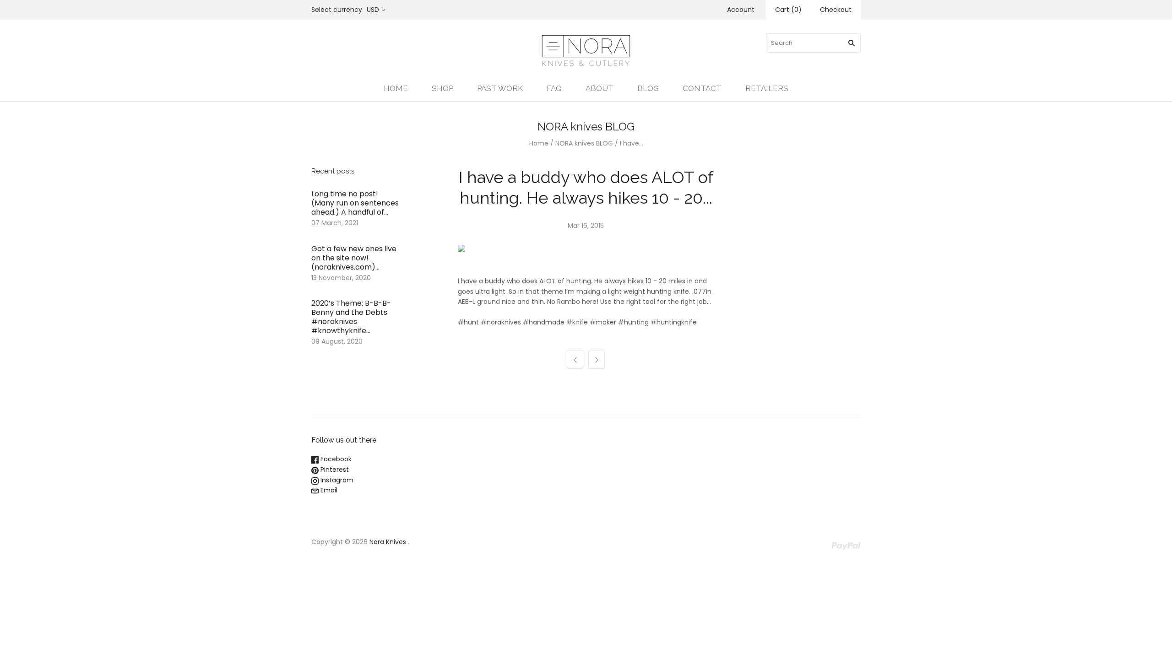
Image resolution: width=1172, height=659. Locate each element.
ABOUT (599, 88)
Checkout (836, 9)
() (788, 9)
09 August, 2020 (337, 341)
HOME (396, 88)
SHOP (442, 88)
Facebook (335, 459)
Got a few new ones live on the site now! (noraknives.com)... (353, 257)
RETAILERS (766, 88)
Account (740, 9)
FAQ (554, 88)
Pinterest (334, 469)
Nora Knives (387, 541)
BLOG (648, 88)
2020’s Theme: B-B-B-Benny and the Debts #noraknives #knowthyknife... (351, 317)
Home (538, 143)
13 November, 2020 (341, 277)
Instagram (336, 480)
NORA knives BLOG (584, 143)
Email (328, 490)
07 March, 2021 (334, 222)
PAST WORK (500, 88)
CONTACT (702, 88)
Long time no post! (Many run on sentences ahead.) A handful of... (355, 203)
